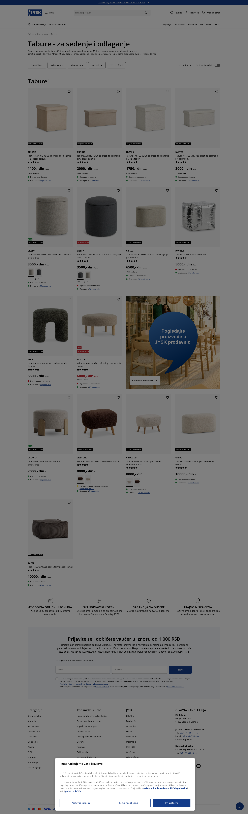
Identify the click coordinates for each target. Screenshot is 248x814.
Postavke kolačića (81, 803)
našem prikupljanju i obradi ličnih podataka (165, 788)
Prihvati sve (171, 803)
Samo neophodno (128, 803)
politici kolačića (73, 791)
